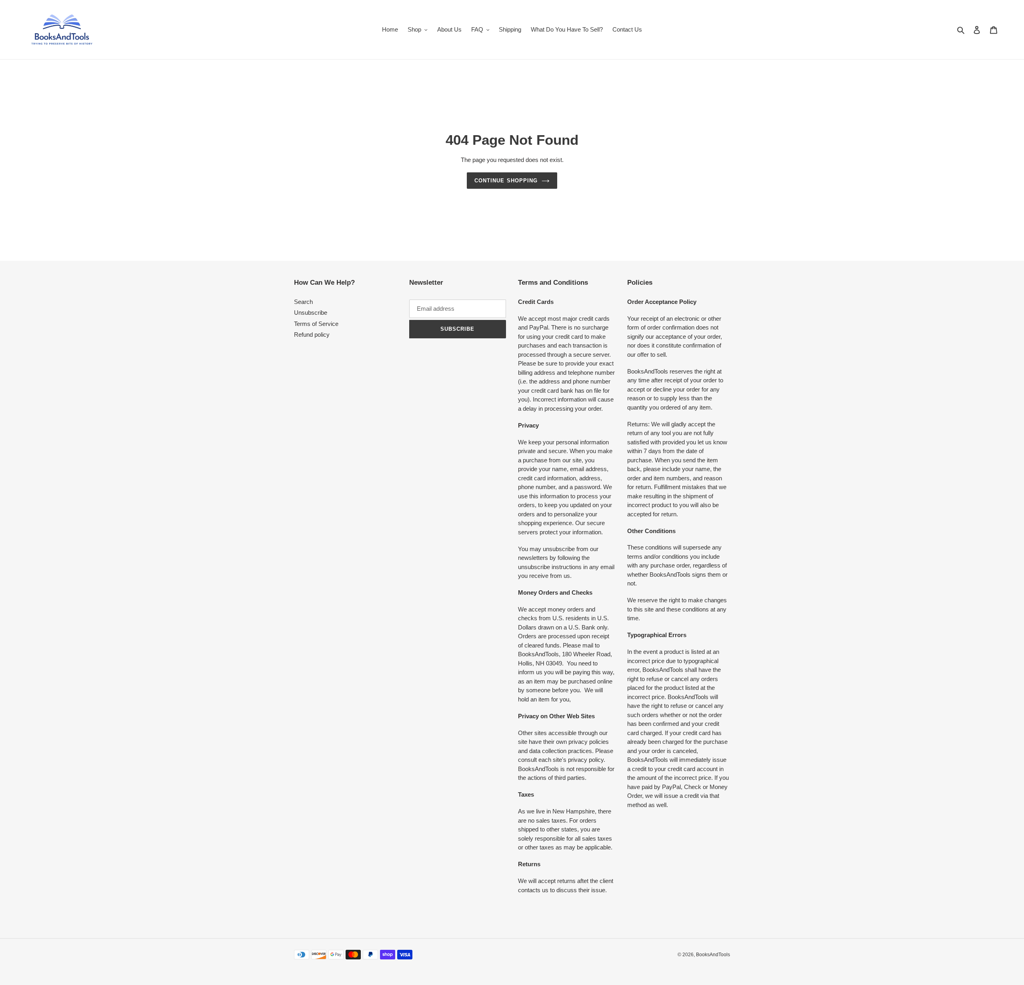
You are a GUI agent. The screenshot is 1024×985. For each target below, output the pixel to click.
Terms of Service (316, 323)
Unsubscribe (310, 312)
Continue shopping (506, 181)
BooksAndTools (713, 954)
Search (303, 301)
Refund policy (312, 334)
